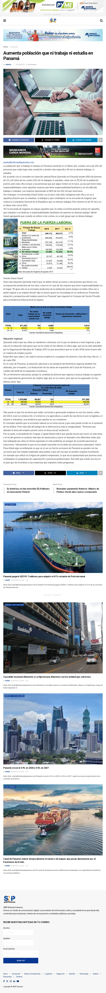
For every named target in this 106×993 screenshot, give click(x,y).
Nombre (6, 928)
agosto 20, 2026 (18, 866)
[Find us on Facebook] (4, 981)
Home (5, 47)
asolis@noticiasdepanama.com (18, 162)
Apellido (6, 938)
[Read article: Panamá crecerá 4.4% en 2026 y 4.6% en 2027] (53, 728)
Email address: (9, 949)
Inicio (5, 974)
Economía (14, 47)
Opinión (72, 974)
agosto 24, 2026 (18, 580)
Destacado (10, 504)
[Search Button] (101, 21)
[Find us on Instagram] (11, 981)
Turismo (19, 977)
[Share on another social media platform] (100, 140)
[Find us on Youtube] (18, 981)
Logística (48, 974)
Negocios (60, 974)
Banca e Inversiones (32, 974)
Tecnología (84, 974)
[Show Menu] (4, 21)
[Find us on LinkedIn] (14, 981)
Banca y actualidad (14, 605)
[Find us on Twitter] (7, 981)
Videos (95, 974)
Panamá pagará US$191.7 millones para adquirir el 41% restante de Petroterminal (44, 576)
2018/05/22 (20, 64)
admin (8, 64)
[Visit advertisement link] (53, 6)
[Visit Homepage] (52, 20)
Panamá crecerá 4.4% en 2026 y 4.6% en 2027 (26, 768)
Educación (7, 977)
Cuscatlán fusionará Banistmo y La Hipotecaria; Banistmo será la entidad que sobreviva (47, 677)
